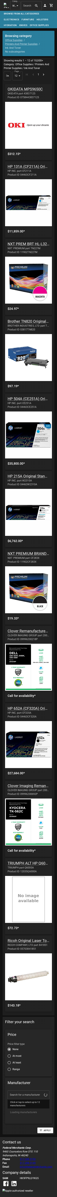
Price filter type (16, 1044)
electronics (11, 19)
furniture (28, 19)
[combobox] (7, 75)
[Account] (45, 5)
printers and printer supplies (21, 44)
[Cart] (51, 5)
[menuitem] (28, 1130)
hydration (10, 25)
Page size (18, 71)
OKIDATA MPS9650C (25, 89)
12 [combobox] (16, 75)
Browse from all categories (21, 13)
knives (23, 25)
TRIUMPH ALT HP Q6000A (30, 863)
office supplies (39, 25)
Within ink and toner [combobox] (16, 5)
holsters (42, 19)
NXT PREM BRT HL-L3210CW (32, 244)
